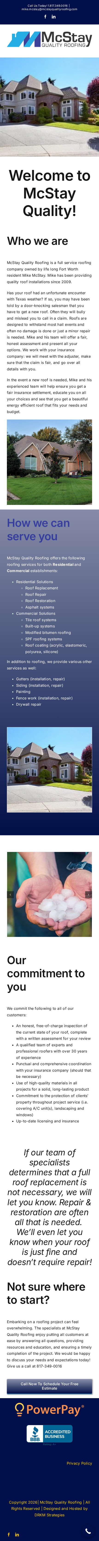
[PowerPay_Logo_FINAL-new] (49, 1404)
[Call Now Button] (88, 1531)
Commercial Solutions (35, 613)
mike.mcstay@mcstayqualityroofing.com (49, 9)
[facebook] (9, 1534)
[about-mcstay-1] (49, 769)
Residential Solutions (34, 581)
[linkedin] (17, 1534)
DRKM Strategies (50, 1515)
